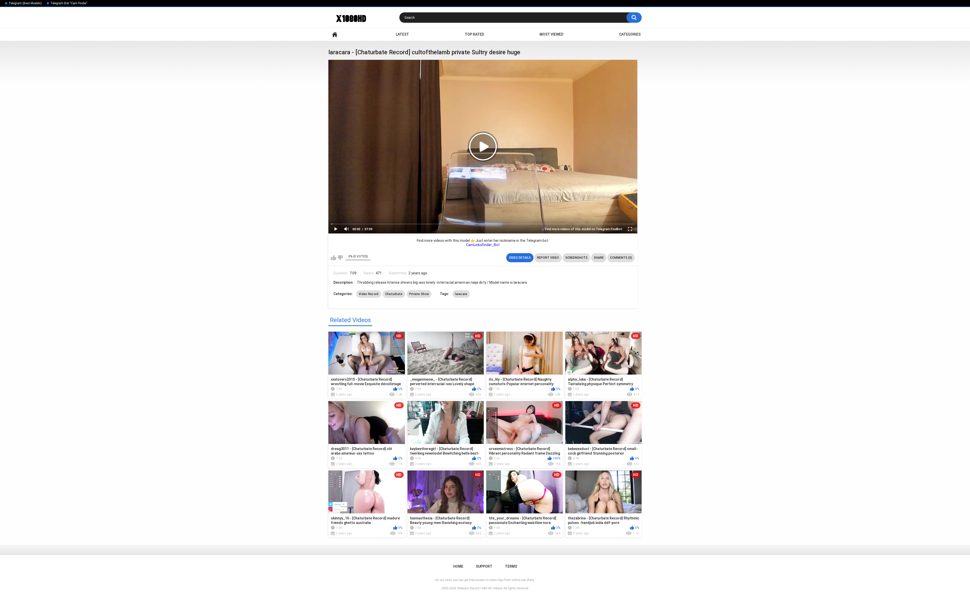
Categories (630, 34)
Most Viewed (551, 34)
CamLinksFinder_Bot (483, 245)
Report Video (548, 257)
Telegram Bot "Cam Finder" (68, 3)
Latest (402, 34)
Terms (511, 566)
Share (599, 257)
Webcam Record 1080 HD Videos (479, 588)
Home (334, 34)
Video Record (369, 294)
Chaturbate (394, 294)
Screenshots (576, 257)
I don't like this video (340, 257)
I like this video (333, 257)
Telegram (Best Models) (25, 3)
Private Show (419, 294)
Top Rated (474, 34)
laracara (461, 294)
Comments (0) (621, 257)
